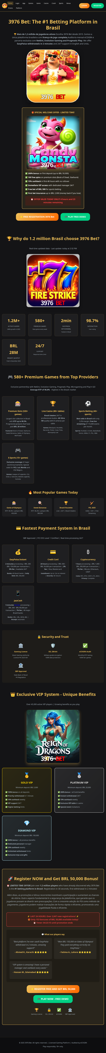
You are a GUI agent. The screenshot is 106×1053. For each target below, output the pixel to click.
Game (39, 3)
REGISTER (97, 5)
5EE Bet (17, 605)
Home (10, 3)
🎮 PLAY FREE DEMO (75, 216)
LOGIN (84, 5)
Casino (46, 3)
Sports (61, 3)
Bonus (69, 3)
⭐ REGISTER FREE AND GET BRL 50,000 (53, 989)
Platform (19, 8)
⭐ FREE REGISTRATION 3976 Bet (37, 216)
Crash (54, 3)
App (24, 3)
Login (17, 3)
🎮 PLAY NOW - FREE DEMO (53, 999)
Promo (10, 8)
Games (30, 3)
